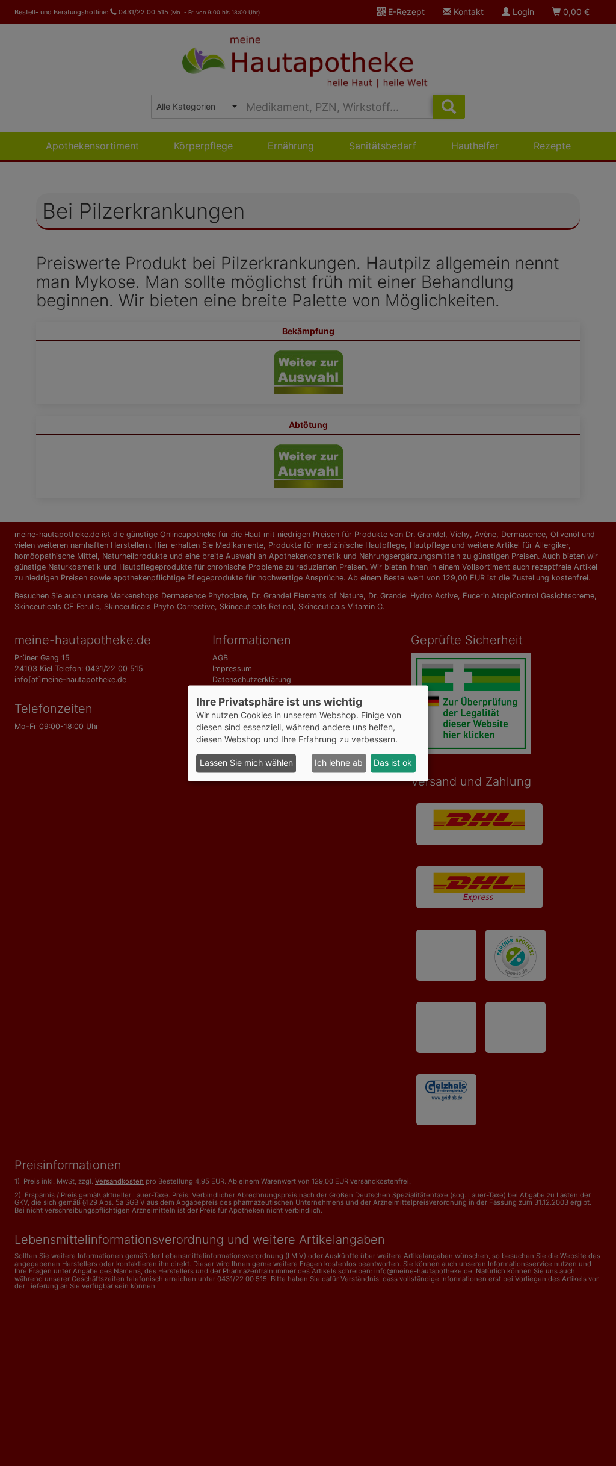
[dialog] (308, 733)
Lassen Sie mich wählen (246, 763)
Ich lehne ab (339, 763)
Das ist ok (393, 763)
